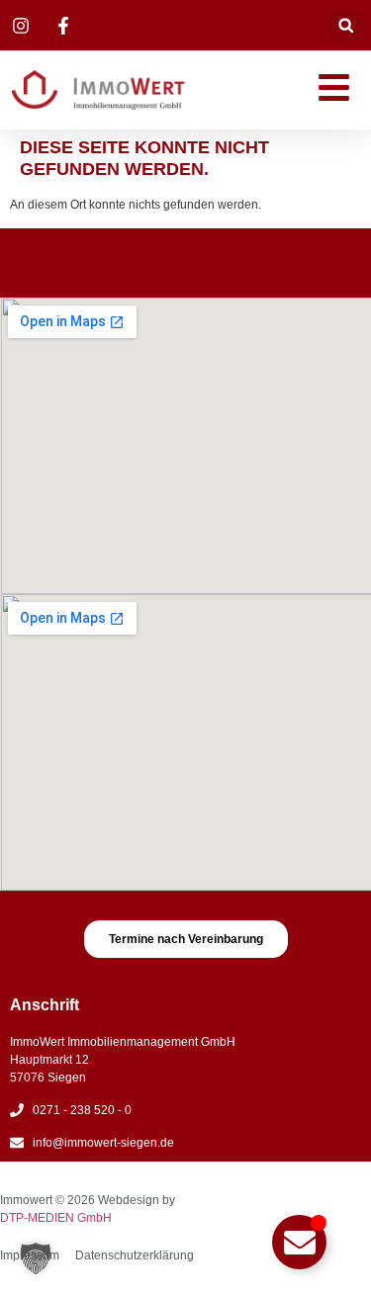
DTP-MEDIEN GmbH (56, 1218)
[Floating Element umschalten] (299, 1242)
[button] (345, 25)
